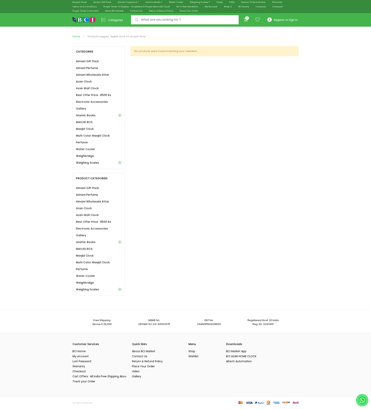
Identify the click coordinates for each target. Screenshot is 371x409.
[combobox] (185, 19)
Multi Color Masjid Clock (93, 136)
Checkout (79, 371)
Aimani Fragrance (127, 2)
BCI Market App (236, 351)
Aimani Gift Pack (102, 2)
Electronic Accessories (92, 102)
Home (76, 36)
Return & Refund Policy (161, 10)
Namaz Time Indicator (253, 2)
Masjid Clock (79, 2)
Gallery (81, 109)
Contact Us (136, 10)
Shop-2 (228, 6)
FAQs (232, 2)
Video (219, 2)
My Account (211, 6)
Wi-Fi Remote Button (187, 6)
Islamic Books (153, 2)
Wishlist (193, 356)
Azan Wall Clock (87, 88)
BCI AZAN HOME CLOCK (241, 356)
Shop (191, 351)
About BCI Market (114, 10)
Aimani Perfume (87, 68)
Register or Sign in (286, 20)
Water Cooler (176, 2)
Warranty (277, 2)
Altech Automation (239, 361)
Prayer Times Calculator (85, 10)
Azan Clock (84, 81)
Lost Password (81, 361)
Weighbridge (85, 156)
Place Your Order (189, 10)
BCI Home (243, 6)
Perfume (82, 142)
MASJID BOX (84, 122)
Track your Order (83, 381)
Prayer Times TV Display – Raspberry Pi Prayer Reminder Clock (136, 6)
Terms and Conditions (84, 6)
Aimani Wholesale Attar (92, 75)
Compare (260, 6)
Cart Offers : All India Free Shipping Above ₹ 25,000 (99, 376)
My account (80, 356)
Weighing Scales (199, 2)
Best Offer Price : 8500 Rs (93, 95)
